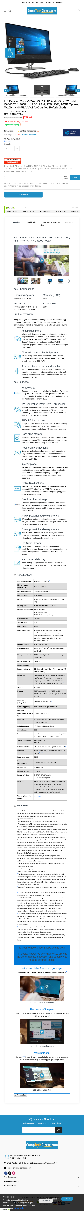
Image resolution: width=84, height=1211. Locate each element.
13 (34, 796)
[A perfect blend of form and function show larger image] (17, 371)
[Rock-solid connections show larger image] (17, 453)
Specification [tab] (31, 222)
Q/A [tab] (42, 225)
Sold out (23, 195)
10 (39, 752)
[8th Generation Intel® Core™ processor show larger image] (17, 409)
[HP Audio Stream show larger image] (17, 548)
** (17, 934)
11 (41, 752)
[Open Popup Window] (20, 1095)
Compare (7, 141)
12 (52, 777)
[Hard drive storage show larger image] (17, 438)
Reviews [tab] (69, 222)
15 (38, 796)
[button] (69, 281)
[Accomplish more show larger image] (17, 338)
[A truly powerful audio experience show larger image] (17, 519)
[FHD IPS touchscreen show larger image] (17, 424)
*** (17, 937)
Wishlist (26, 2)
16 (40, 796)
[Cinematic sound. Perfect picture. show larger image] (17, 356)
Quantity (7, 144)
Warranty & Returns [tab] (51, 222)
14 (36, 796)
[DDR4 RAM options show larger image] (17, 488)
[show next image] (68, 260)
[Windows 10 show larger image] (17, 393)
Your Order (39, 2)
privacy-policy (19, 1208)
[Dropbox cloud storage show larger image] (17, 504)
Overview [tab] (16, 222)
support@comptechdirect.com (19, 1168)
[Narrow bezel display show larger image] (17, 563)
